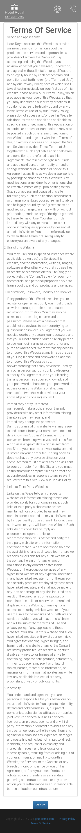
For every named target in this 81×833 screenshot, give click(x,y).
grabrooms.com (44, 818)
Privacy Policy (67, 818)
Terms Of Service (40, 823)
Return (40, 805)
